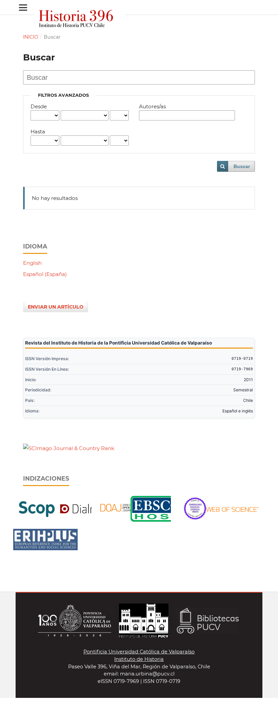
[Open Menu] (23, 7)
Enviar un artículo (55, 307)
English (32, 263)
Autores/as (152, 106)
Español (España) (45, 274)
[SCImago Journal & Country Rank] (68, 448)
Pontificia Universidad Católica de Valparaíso (139, 652)
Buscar (242, 166)
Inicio (30, 37)
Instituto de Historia (139, 659)
